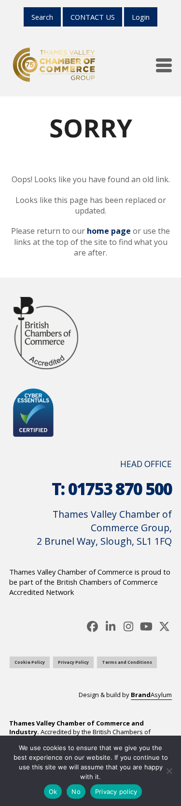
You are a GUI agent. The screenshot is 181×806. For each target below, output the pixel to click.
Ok (53, 791)
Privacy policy (116, 791)
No (76, 791)
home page (109, 231)
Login (141, 17)
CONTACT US (92, 17)
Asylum (151, 694)
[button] (164, 65)
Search (42, 17)
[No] (169, 771)
